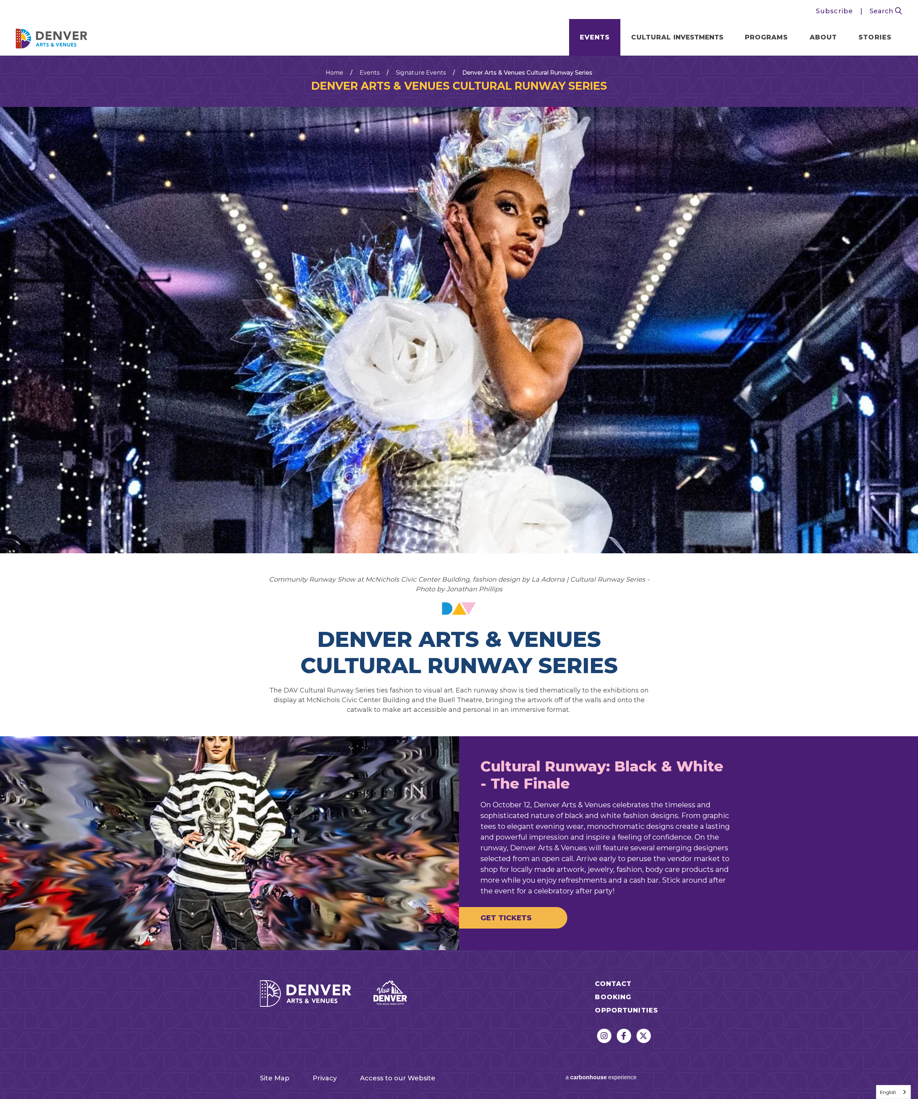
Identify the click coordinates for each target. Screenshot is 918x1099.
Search (882, 11)
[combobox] (893, 1092)
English (888, 1092)
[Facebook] (624, 1036)
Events (595, 37)
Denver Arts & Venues (51, 36)
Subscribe (834, 11)
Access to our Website (397, 1078)
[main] (459, 503)
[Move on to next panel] (459, 521)
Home (334, 73)
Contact (613, 984)
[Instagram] (604, 1036)
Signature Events (421, 73)
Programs (766, 37)
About (823, 37)
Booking (613, 997)
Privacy (325, 1078)
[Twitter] (644, 1036)
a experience (601, 1077)
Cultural (677, 37)
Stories (874, 37)
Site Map (274, 1078)
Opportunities (626, 1010)
